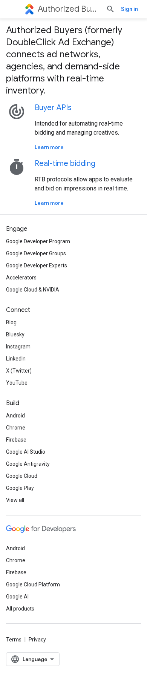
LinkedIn (16, 359)
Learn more (49, 147)
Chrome (15, 428)
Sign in (129, 9)
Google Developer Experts (36, 265)
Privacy (37, 640)
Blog (11, 322)
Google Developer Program (38, 241)
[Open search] (110, 9)
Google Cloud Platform (33, 584)
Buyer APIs (53, 107)
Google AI (17, 597)
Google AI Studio (25, 452)
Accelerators (21, 278)
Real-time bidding (65, 163)
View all (15, 500)
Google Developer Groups (36, 253)
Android (15, 416)
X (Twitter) (19, 371)
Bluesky (15, 334)
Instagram (18, 347)
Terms (13, 640)
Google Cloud (21, 476)
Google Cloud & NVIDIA (32, 290)
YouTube (17, 383)
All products (20, 609)
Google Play (20, 488)
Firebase (16, 440)
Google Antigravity (28, 464)
